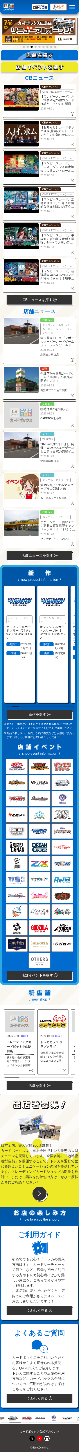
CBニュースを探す (38, 300)
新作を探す (38, 714)
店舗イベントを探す (38, 975)
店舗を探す (38, 1085)
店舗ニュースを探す (38, 555)
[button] (24, 47)
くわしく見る (38, 1310)
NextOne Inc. (40, 1447)
